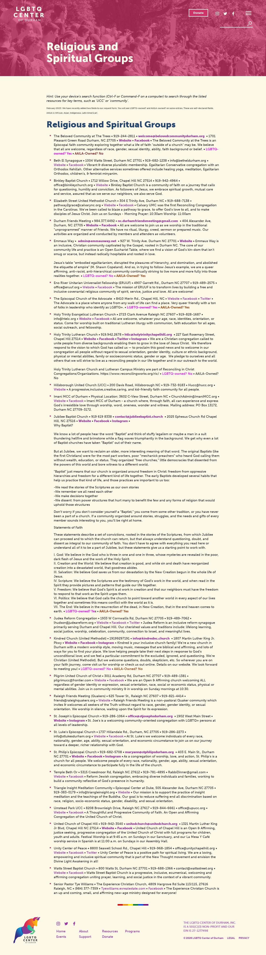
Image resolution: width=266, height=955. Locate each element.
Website (85, 319)
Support (85, 937)
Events (61, 937)
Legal (231, 938)
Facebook (101, 319)
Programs (132, 931)
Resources (110, 931)
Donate (198, 12)
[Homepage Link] (27, 942)
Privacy (244, 938)
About (83, 931)
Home (61, 931)
